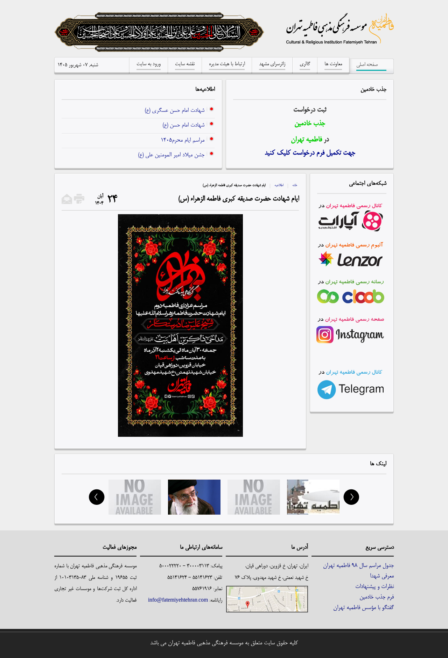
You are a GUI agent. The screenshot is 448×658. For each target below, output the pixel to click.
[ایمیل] (67, 202)
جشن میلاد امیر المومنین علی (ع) (171, 155)
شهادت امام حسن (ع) (183, 125)
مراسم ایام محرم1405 (182, 140)
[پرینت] (79, 202)
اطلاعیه (279, 185)
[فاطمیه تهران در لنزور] (351, 252)
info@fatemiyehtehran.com (178, 600)
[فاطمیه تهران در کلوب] (351, 289)
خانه (294, 185)
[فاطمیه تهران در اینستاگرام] (350, 343)
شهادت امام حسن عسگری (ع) (174, 110)
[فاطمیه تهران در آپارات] (351, 214)
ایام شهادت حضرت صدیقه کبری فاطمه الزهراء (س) (238, 199)
